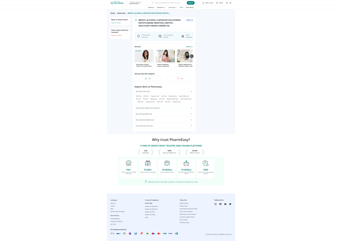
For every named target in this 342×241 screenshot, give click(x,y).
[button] (172, 3)
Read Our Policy (116, 23)
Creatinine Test (150, 102)
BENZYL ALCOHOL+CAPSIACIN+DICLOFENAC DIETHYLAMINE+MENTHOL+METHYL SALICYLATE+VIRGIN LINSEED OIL (149, 13)
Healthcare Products (116, 221)
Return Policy (183, 220)
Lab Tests (172, 7)
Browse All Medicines (151, 206)
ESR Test (167, 102)
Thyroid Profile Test (172, 99)
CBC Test (163, 96)
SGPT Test (160, 102)
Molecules (121, 13)
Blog (111, 209)
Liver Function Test (185, 99)
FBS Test (138, 96)
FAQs (146, 217)
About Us (113, 203)
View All (189, 46)
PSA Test (145, 99)
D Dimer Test (176, 102)
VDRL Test (140, 102)
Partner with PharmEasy (117, 211)
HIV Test (138, 99)
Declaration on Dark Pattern (188, 214)
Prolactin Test (173, 96)
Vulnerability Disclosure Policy (189, 209)
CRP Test (145, 96)
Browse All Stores (150, 214)
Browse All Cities (150, 212)
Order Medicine (115, 219)
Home (112, 13)
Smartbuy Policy (184, 222)
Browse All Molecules (151, 209)
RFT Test (161, 99)
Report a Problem (116, 35)
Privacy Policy (184, 206)
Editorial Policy (184, 203)
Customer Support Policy (187, 217)
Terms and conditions (186, 211)
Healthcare (160, 7)
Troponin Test (155, 96)
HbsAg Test (153, 99)
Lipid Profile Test (184, 96)
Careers (112, 206)
